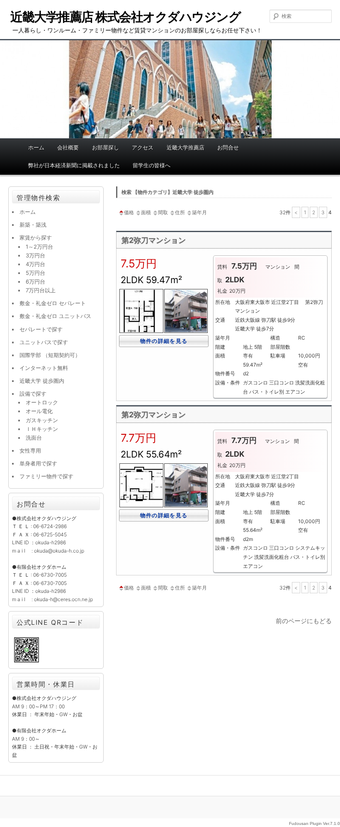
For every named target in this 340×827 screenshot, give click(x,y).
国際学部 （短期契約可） (49, 355)
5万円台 (35, 272)
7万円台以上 (41, 290)
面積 (146, 212)
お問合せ (228, 147)
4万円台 (35, 264)
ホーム (36, 147)
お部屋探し (105, 147)
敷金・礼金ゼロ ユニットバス (55, 316)
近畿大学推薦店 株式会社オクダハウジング (125, 16)
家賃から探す (35, 237)
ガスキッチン (42, 420)
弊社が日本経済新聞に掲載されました (74, 165)
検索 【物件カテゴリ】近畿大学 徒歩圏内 (167, 192)
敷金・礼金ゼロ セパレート (52, 303)
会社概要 (68, 147)
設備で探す (32, 393)
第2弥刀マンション (153, 240)
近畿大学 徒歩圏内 (41, 380)
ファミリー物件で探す (46, 476)
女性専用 (30, 450)
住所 (180, 212)
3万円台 (35, 255)
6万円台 (35, 281)
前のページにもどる (304, 621)
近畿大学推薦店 (185, 147)
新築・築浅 (32, 224)
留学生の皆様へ (151, 165)
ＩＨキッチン (42, 429)
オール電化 (39, 411)
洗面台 (34, 437)
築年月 (199, 212)
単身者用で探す (38, 463)
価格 (129, 212)
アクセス (142, 147)
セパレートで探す (41, 329)
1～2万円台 (39, 246)
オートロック (42, 402)
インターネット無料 (43, 368)
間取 (163, 212)
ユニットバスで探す (43, 342)
